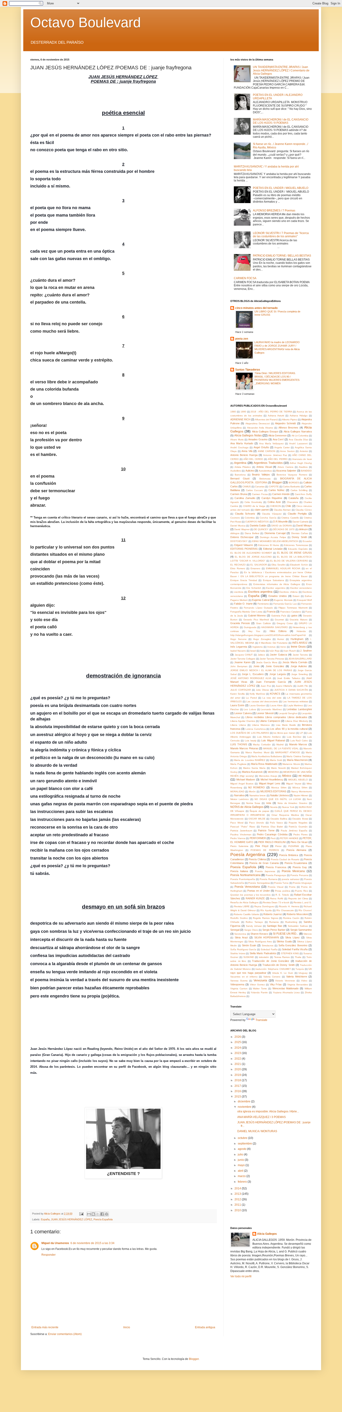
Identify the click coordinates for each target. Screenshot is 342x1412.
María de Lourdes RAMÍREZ (249, 760)
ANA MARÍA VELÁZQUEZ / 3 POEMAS (261, 1117)
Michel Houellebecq (272, 779)
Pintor (278, 846)
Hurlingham (297, 639)
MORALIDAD (237, 791)
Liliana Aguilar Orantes (242, 721)
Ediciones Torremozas (296, 545)
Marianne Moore (291, 764)
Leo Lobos (250, 709)
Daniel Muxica (237, 525)
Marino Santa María (254, 768)
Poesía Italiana (239, 871)
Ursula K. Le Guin (282, 973)
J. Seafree (306, 650)
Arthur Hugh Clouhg (301, 463)
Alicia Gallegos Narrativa (298, 431)
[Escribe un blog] (93, 1214)
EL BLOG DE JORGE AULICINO (253, 556)
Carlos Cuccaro (254, 490)
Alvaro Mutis (237, 439)
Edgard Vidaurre (243, 545)
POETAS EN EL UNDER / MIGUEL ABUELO (280, 188)
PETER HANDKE (289, 838)
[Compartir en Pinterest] (106, 1214)
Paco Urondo (256, 822)
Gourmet (279, 619)
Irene (283, 647)
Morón (252, 791)
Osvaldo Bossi (300, 818)
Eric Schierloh (253, 588)
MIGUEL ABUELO (298, 779)
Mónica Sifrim (300, 787)
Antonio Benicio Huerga (244, 455)
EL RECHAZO (238, 564)
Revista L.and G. (303, 902)
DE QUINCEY (261, 529)
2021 (238, 1064)
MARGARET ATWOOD (287, 752)
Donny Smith (299, 537)
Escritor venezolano (301, 588)
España (45, 1219)
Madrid (280, 744)
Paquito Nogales (298, 822)
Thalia (298, 957)
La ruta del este (272, 697)
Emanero (255, 568)
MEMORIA (273, 772)
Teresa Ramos (282, 957)
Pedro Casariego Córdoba (272, 834)
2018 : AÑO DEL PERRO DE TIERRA (271, 411)
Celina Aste (274, 502)
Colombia (250, 517)
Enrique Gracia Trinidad (243, 580)
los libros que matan (284, 733)
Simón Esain (249, 945)
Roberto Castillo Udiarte (246, 914)
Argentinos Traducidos (268, 463)
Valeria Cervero (272, 976)
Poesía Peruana (299, 875)
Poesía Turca (281, 883)
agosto (242, 1149)
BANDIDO (306, 470)
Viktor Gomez (257, 984)
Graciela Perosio (240, 623)
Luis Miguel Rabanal (273, 740)
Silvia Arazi (241, 937)
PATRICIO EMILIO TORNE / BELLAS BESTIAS (282, 255)
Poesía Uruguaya (302, 883)
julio (241, 1154)
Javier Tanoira (300, 654)
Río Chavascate (285, 910)
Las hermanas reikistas (295, 701)
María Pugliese (238, 764)
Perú (273, 838)
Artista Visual (264, 466)
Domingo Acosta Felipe (273, 537)
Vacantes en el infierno (244, 976)
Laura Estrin (237, 705)
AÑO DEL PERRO (278, 459)
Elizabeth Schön (299, 564)
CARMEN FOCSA (245, 278)
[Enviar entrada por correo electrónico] (81, 1213)
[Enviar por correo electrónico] (89, 1214)
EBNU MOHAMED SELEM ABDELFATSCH (275, 541)
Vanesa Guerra (239, 980)
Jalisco (261, 654)
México (286, 775)
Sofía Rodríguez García (243, 949)
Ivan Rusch (290, 650)
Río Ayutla (266, 910)
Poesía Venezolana (247, 886)
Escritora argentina (260, 591)
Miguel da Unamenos (55, 1243)
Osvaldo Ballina (279, 818)
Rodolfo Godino (239, 918)
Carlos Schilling (299, 490)
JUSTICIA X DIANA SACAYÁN (291, 690)
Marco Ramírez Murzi (257, 752)
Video (304, 980)
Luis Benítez (294, 737)
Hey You (254, 631)
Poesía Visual (275, 887)
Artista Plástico (243, 467)
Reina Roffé (276, 898)
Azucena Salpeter (286, 470)
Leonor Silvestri (265, 713)
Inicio (126, 1327)
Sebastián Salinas (298, 926)
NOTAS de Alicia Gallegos (246, 807)
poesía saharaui (290, 879)
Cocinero (235, 517)
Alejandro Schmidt (285, 423)
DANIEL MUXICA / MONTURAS (257, 1131)
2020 (238, 1069)
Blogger (277, 482)
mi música (305, 775)
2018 (238, 1080)
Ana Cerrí (278, 439)
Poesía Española (103, 1219)
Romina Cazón (291, 918)
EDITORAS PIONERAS (244, 548)
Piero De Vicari (299, 842)
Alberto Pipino (289, 419)
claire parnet (262, 509)
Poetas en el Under (258, 890)
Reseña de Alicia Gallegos (244, 902)
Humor (280, 639)
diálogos (234, 533)
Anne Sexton (287, 451)
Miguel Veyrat (293, 783)
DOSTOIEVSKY (239, 541)
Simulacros (267, 945)
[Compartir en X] (97, 1214)
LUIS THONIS (238, 744)
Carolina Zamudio (245, 498)
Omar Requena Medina (285, 815)
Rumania (274, 922)
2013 (238, 1193)
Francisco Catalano (290, 611)
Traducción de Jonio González (270, 961)
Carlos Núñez (276, 490)
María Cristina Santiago (299, 756)
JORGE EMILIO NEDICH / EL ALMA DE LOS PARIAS (261, 670)
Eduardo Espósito (298, 549)
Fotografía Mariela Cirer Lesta (246, 611)
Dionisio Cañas (299, 533)
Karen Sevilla (237, 694)
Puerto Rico (301, 891)
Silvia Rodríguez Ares (260, 941)
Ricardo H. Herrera (289, 906)
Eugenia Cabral (260, 600)
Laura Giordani (257, 705)
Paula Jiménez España (294, 830)
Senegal (234, 929)
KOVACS (275, 693)
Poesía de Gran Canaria (264, 863)
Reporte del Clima (298, 898)
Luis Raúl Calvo (299, 740)
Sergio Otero (251, 930)
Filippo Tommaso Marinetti (293, 607)
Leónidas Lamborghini (299, 709)
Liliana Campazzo (270, 720)
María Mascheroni (297, 760)
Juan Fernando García (271, 681)
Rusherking (291, 922)
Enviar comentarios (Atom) (65, 1334)
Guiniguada (250, 627)
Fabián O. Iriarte (243, 603)
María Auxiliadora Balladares (266, 756)
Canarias (260, 486)
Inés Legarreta (238, 646)
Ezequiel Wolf (304, 600)
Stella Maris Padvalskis (263, 953)
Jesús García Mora (266, 662)
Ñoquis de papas (259, 811)
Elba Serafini (278, 564)
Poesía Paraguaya (276, 875)
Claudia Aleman (282, 510)
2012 (238, 1199)
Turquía (299, 969)
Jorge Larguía (277, 674)
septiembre (245, 1143)
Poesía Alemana (296, 850)
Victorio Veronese (285, 980)
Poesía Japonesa (265, 871)
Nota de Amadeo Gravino (292, 803)
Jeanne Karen (242, 662)
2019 (238, 1075)
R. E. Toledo (282, 894)
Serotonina (240, 934)
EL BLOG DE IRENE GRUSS (294, 552)
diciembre (244, 1101)
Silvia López (292, 937)
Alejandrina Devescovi (257, 423)
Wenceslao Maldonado (285, 988)
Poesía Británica (288, 855)
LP (301, 733)
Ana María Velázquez (271, 443)
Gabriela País (278, 615)
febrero (243, 1181)
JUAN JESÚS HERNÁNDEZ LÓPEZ (71, 1219)
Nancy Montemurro (301, 791)
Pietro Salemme (239, 846)
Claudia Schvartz (245, 513)
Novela (274, 807)
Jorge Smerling (299, 674)
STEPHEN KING (290, 953)
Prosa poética (282, 891)
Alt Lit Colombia (300, 435)
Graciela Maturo (298, 619)
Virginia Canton (239, 988)
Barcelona (240, 474)
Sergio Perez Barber (274, 929)
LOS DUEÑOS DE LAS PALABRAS (249, 733)
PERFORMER (258, 838)
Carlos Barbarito (291, 486)
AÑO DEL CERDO (253, 459)
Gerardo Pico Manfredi (256, 619)
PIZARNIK (293, 846)
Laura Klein (276, 705)
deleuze (303, 529)
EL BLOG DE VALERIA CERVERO (289, 560)
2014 (238, 1188)
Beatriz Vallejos (261, 474)
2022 (238, 1058)
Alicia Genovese (277, 435)
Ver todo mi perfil (240, 1276)
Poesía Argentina (247, 854)
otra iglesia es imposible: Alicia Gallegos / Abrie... (268, 1111)
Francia (271, 611)
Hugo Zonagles (262, 639)
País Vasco (276, 822)
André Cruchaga (239, 447)
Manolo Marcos (298, 744)
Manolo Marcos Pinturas (244, 748)
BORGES (294, 482)
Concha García (268, 517)
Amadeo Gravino (258, 439)
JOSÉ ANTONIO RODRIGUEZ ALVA (250, 678)
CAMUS (246, 486)
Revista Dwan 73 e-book (276, 902)
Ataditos (303, 467)
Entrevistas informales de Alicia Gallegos (276, 584)
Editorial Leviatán (273, 548)
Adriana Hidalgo (299, 415)
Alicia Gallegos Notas (248, 435)
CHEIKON (275, 506)
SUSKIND (248, 957)
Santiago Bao (274, 925)
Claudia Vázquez (272, 513)
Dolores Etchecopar (242, 537)
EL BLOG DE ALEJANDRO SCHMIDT (251, 553)
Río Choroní (305, 910)
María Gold (276, 760)
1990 (243, 411)
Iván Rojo (274, 650)
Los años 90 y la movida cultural (289, 728)
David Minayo (304, 525)
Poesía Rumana (268, 879)
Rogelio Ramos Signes (265, 918)
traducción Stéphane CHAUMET (273, 969)
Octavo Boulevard (85, 22)
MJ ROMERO (256, 787)
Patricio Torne (266, 830)
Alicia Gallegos (267, 1233)
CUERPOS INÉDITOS (257, 521)
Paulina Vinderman (240, 834)
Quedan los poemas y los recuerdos (250, 894)
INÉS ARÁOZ (300, 642)
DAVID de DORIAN (281, 525)
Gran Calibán (263, 623)
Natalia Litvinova (279, 795)
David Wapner (241, 529)
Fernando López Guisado (258, 607)
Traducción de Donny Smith (278, 965)
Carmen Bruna (238, 494)
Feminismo (263, 603)
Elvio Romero (237, 568)
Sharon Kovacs (259, 933)
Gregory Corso (285, 623)
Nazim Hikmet (301, 795)
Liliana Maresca (261, 725)
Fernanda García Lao (285, 603)
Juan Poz (266, 686)
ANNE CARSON (266, 451)
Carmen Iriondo (281, 494)
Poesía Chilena (257, 859)
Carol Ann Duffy (303, 494)
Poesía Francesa (276, 867)
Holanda (301, 631)
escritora (238, 592)
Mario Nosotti (278, 768)
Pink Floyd (261, 846)
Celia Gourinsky (253, 502)
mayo (241, 1165)
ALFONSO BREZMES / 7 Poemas (274, 210)
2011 (238, 1204)
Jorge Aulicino (299, 666)
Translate (261, 1020)
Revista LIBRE (242, 906)
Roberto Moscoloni (297, 914)
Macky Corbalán (262, 744)
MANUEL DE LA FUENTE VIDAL (281, 748)
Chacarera (292, 502)
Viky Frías (276, 984)
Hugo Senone (238, 639)
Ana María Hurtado (241, 443)
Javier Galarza (278, 654)
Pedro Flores (300, 834)
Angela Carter (282, 447)
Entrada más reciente (44, 1327)
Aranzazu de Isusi (302, 459)
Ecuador (307, 541)
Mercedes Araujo (268, 776)
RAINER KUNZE (255, 898)
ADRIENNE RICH (240, 419)
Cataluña (293, 498)
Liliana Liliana (238, 725)
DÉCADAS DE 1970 (284, 529)
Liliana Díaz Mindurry (296, 721)
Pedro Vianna (237, 838)
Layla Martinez (295, 705)
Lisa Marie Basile (286, 725)
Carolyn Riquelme (272, 498)
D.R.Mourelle (280, 521)
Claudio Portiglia (297, 513)
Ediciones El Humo (268, 545)
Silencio (307, 934)
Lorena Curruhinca (255, 729)
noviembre (245, 1106)
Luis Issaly (250, 740)
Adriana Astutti (276, 415)
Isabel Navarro (238, 650)
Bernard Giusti (239, 478)
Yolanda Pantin (259, 992)
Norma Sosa (253, 803)
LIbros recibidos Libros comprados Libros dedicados (276, 717)
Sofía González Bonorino (293, 945)
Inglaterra (257, 647)
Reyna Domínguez (264, 906)
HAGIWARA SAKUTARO (274, 627)
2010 (238, 1210)
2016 (238, 1091)
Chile (288, 506)
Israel (253, 650)
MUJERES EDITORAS (273, 791)
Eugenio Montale (283, 600)
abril (241, 1170)
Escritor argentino (275, 588)
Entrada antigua (205, 1327)
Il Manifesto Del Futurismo (273, 643)
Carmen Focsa (260, 494)
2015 (238, 1096)
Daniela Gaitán (258, 525)
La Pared (251, 697)
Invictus (271, 647)
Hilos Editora (278, 631)
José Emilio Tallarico (288, 678)
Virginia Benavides (297, 984)
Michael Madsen (245, 779)
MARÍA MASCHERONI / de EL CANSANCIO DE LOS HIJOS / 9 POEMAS (280, 121)
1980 (233, 411)
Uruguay (303, 973)
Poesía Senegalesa (259, 883)
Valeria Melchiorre (296, 976)
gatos (294, 615)
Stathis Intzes (237, 953)
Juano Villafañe (284, 686)
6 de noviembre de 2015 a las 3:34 (92, 1243)
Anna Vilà (246, 451)
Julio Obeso (262, 690)
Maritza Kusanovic (252, 771)
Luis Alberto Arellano (269, 737)
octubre (243, 1138)
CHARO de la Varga (254, 506)
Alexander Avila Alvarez (260, 427)
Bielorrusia (265, 478)
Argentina (240, 463)
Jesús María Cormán (294, 662)
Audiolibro (235, 470)
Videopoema (237, 984)
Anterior (304, 451)
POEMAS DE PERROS (265, 850)
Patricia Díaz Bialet (272, 826)
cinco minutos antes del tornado (256, 308)
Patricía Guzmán (298, 826)
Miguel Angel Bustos (241, 783)
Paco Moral (236, 822)
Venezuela (260, 980)
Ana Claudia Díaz (298, 439)
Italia (262, 650)
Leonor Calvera (243, 713)
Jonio (256, 666)
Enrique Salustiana (273, 580)
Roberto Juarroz (272, 914)
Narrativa (239, 795)
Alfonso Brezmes (288, 427)
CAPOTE (274, 486)
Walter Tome (260, 988)
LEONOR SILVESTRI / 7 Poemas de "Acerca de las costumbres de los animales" (281, 234)
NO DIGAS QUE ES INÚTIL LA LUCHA (278, 799)
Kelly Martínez (257, 694)
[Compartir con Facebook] (102, 1214)
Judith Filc (302, 686)
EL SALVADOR (258, 564)
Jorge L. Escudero (253, 674)
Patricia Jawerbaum (241, 830)
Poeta (292, 887)
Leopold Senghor (287, 713)
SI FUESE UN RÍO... (285, 933)
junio (241, 1159)
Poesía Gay (300, 867)
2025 (238, 1042)
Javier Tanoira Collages (242, 658)
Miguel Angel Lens (269, 783)
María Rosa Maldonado (264, 764)
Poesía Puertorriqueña (242, 879)
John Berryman (239, 666)
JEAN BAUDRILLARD (300, 658)
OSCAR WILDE (256, 818)
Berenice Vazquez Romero (292, 474)
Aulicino (249, 470)
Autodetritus (265, 470)
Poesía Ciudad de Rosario (285, 859)
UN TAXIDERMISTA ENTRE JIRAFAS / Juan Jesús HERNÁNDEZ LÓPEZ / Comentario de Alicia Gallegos (281, 70)
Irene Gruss (298, 646)
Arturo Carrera (285, 467)
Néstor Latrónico (239, 799)
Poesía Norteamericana (245, 875)
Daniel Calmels (300, 521)
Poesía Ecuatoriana (296, 863)
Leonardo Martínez (271, 709)
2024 (238, 1047)
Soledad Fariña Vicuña (295, 949)
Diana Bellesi (252, 533)
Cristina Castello (290, 517)
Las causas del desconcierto (262, 701)
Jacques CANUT (244, 654)
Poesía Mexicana (293, 871)
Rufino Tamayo (254, 922)
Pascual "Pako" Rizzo (242, 826)
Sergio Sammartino (301, 929)
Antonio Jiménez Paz (275, 455)
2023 (238, 1053)
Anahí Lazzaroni (298, 443)
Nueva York (288, 807)
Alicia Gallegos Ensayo (265, 431)
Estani (296, 596)
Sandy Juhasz (254, 926)
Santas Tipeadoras (247, 369)
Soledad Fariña (269, 949)
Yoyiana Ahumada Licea (286, 992)
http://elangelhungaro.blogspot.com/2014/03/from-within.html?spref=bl (268, 635)
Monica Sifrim (278, 787)
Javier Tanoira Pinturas (272, 658)
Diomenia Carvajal (275, 533)
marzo (242, 1176)
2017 (238, 1085)
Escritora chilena (288, 592)
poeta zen (241, 338)
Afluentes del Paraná (266, 419)
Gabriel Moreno (257, 615)
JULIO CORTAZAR (240, 690)
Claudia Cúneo (303, 510)
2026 (238, 1036)
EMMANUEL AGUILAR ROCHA (283, 568)
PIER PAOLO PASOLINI (272, 842)
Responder (48, 1254)
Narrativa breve (257, 795)
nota (268, 803)
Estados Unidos (277, 596)
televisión (264, 957)
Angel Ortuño (261, 447)
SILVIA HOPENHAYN (266, 937)
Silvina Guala (284, 941)
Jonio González (275, 666)
